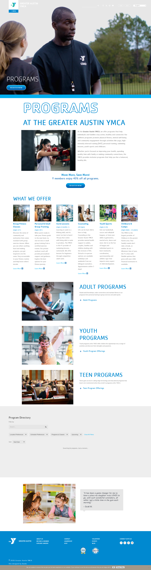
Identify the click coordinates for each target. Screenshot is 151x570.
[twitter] (106, 5)
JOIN (121, 5)
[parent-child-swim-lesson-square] (64, 205)
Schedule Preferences (37, 434)
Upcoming (75, 434)
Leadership (68, 541)
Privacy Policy (120, 567)
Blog (93, 543)
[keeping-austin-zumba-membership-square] (21, 205)
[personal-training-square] (43, 205)
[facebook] (103, 5)
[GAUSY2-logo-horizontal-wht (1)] (20, 539)
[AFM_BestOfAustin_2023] (95, 548)
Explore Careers (42, 543)
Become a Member (43, 541)
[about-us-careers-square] (129, 205)
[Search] (46, 427)
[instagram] (109, 5)
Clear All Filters (89, 434)
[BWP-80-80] (83, 548)
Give (65, 543)
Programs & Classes (58, 434)
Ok (113, 567)
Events (94, 541)
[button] (16, 87)
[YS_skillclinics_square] (108, 205)
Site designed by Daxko (18, 564)
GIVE (127, 5)
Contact (67, 539)
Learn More (60, 263)
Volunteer (96, 539)
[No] (149, 567)
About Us (40, 539)
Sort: (10, 442)
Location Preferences (16, 434)
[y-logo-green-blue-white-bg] (13, 2)
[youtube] (113, 5)
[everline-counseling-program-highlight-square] (86, 205)
